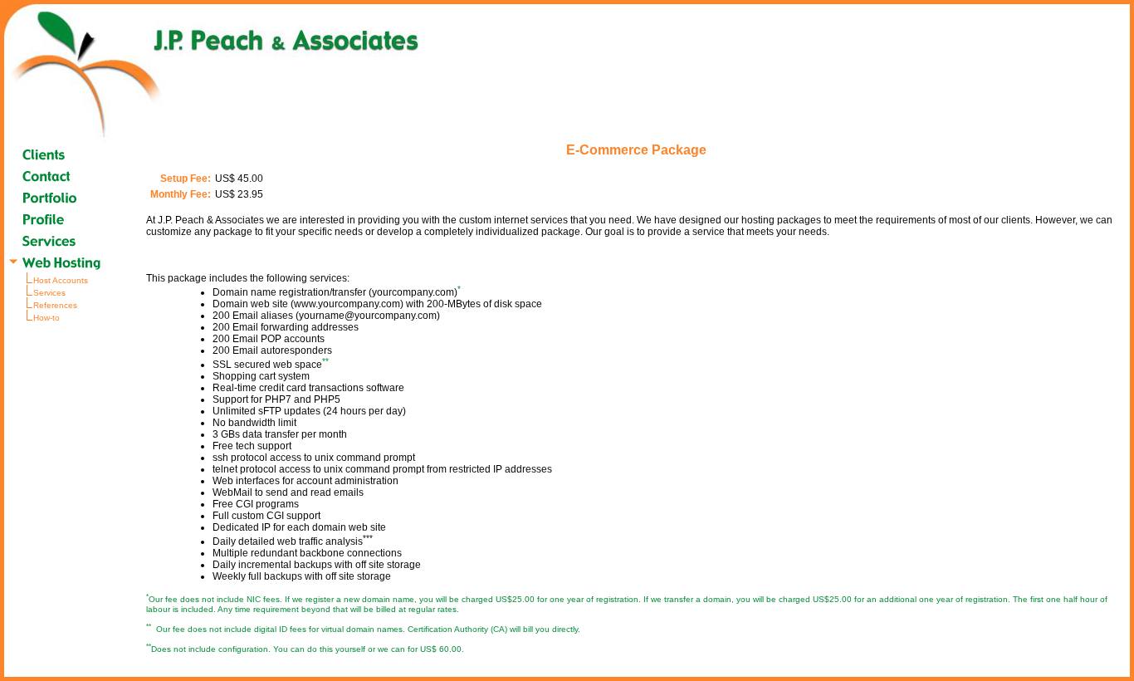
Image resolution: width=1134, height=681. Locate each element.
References (55, 305)
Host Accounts (60, 280)
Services (49, 292)
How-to (46, 317)
